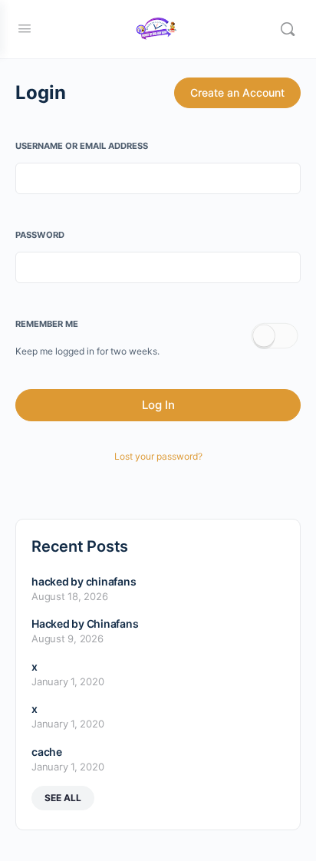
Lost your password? (158, 456)
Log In (158, 405)
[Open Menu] (24, 28)
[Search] (287, 29)
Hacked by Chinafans (84, 623)
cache (46, 751)
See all (62, 797)
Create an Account (237, 92)
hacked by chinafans (83, 581)
